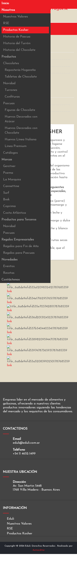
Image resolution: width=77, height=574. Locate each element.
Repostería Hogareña (20, 70)
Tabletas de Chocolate (21, 76)
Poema (8, 172)
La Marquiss (12, 179)
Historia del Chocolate (19, 50)
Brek (6, 199)
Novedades (10, 259)
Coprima (9, 206)
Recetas (8, 273)
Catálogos (10, 152)
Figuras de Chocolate (20, 110)
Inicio (5, 3)
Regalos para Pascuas (19, 253)
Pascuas (9, 103)
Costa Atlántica (14, 212)
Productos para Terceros (19, 219)
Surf (6, 192)
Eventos (9, 266)
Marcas (7, 159)
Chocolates (11, 63)
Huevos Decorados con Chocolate (21, 130)
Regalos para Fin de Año (21, 246)
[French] (51, 4)
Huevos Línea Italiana (20, 139)
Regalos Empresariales (18, 239)
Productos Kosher (15, 30)
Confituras (12, 96)
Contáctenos (11, 279)
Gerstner (9, 166)
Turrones (11, 90)
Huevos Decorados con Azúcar (21, 119)
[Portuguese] (55, 8)
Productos (9, 56)
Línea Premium (15, 146)
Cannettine (11, 186)
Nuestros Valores (15, 16)
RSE (6, 23)
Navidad (9, 83)
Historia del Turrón (16, 43)
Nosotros (8, 10)
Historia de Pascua (16, 36)
